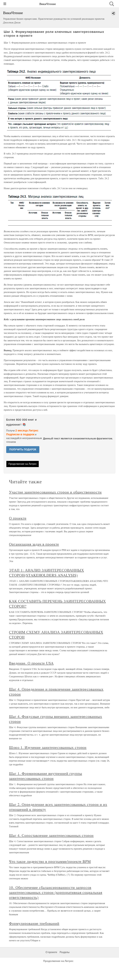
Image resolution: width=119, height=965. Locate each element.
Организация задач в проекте (34, 544)
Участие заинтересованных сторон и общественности (55, 492)
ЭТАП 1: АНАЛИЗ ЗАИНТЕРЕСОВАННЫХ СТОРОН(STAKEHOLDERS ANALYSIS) (46, 573)
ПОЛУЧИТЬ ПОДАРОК (22, 449)
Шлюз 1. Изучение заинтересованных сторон (47, 747)
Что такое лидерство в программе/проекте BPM (50, 861)
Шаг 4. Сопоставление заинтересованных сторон (51, 835)
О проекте (17, 518)
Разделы (65, 952)
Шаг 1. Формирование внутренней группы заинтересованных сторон (45, 776)
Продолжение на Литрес (22, 464)
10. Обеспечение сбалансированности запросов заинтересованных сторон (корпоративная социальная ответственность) (55, 892)
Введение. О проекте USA (31, 663)
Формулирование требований (34, 923)
